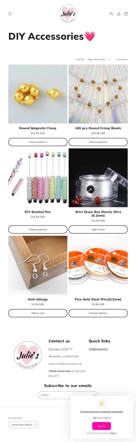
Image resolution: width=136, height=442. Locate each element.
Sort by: (80, 59)
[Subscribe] (94, 395)
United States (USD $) (22, 424)
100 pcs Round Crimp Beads (98, 128)
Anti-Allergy (38, 299)
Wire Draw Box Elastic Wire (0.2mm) (98, 213)
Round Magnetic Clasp (37, 128)
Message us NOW (59, 349)
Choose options (38, 141)
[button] (10, 13)
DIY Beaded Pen (38, 212)
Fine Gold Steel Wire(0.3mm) (98, 299)
